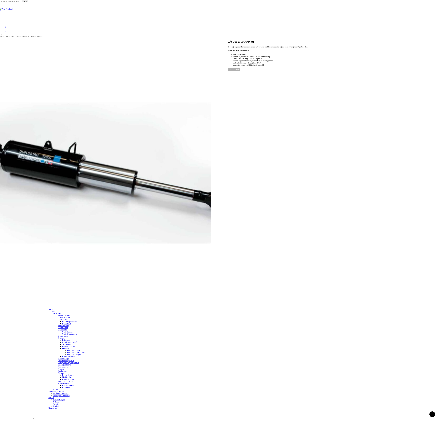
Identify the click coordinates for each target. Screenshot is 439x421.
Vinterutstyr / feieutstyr (66, 381)
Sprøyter (61, 369)
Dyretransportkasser (69, 322)
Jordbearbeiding (63, 326)
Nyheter (56, 402)
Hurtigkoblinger (63, 359)
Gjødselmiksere (67, 332)
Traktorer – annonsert (60, 394)
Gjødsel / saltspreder (69, 334)
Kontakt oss (52, 408)
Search (25, 1)
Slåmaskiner (66, 344)
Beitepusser (66, 340)
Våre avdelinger (59, 400)
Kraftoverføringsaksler (66, 361)
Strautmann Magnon (74, 354)
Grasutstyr (61, 338)
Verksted (56, 404)
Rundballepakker (68, 357)
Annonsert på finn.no (56, 392)
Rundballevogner (68, 379)
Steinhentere (62, 371)
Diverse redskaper (22, 36)
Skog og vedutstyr (64, 365)
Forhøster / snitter (68, 346)
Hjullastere (66, 387)
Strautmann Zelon (73, 350)
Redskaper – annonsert (61, 396)
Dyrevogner (66, 324)
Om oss (51, 398)
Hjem (2, 36)
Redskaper (10, 36)
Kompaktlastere (63, 383)
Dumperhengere (68, 375)
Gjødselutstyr (62, 330)
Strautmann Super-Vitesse (76, 352)
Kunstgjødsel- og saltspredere (68, 363)
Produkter (52, 311)
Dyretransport (63, 319)
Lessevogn (66, 348)
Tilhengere (61, 373)
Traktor (55, 389)
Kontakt (56, 406)
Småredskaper (63, 367)
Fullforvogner (63, 328)
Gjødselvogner (63, 336)
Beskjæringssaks (64, 315)
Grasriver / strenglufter (70, 342)
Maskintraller (67, 377)
